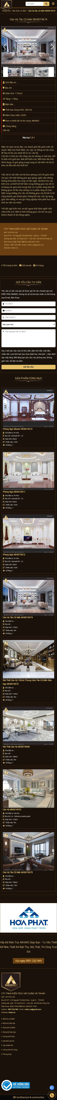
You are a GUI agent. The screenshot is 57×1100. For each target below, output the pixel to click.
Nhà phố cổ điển (9, 1028)
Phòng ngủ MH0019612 (14, 555)
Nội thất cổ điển (19, 11)
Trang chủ (6, 11)
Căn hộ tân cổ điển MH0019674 (18, 617)
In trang (39, 265)
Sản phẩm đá (8, 1045)
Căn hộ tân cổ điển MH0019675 (18, 872)
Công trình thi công (10, 1050)
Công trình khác (9, 1036)
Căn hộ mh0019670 (12, 809)
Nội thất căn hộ (8, 1041)
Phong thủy (7, 1054)
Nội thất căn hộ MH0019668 (16, 747)
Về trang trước (10, 265)
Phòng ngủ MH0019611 (14, 492)
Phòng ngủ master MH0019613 (17, 429)
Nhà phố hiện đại (9, 1032)
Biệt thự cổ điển (9, 1019)
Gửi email (26, 265)
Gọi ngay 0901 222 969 (28, 960)
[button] (52, 47)
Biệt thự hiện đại (9, 1023)
